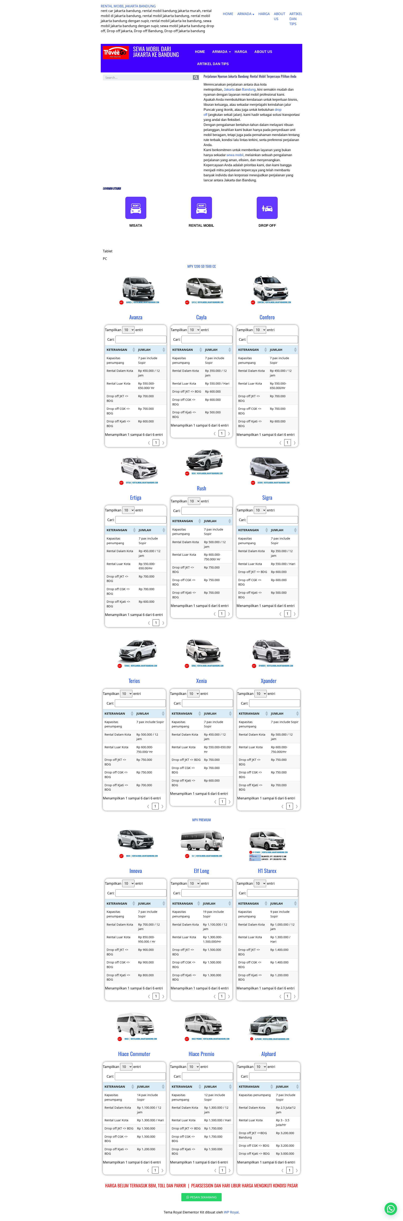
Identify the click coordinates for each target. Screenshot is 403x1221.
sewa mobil (234, 155)
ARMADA (244, 14)
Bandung (249, 89)
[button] (133, 349)
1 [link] (156, 442)
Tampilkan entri (124, 330)
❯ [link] (163, 442)
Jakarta (230, 89)
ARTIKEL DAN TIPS (295, 19)
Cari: (110, 339)
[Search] (196, 77)
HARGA (264, 14)
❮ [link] (149, 442)
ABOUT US (263, 52)
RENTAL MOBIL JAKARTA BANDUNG (128, 6)
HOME (228, 14)
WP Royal (231, 1212)
